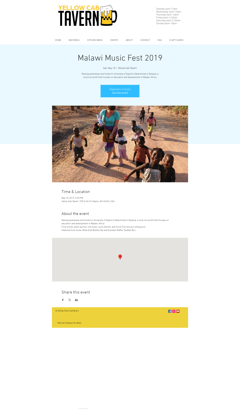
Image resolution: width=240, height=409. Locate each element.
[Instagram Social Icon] (173, 311)
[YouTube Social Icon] (177, 311)
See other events (120, 92)
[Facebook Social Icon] (169, 311)
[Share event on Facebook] (63, 300)
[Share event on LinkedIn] (76, 300)
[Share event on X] (69, 300)
